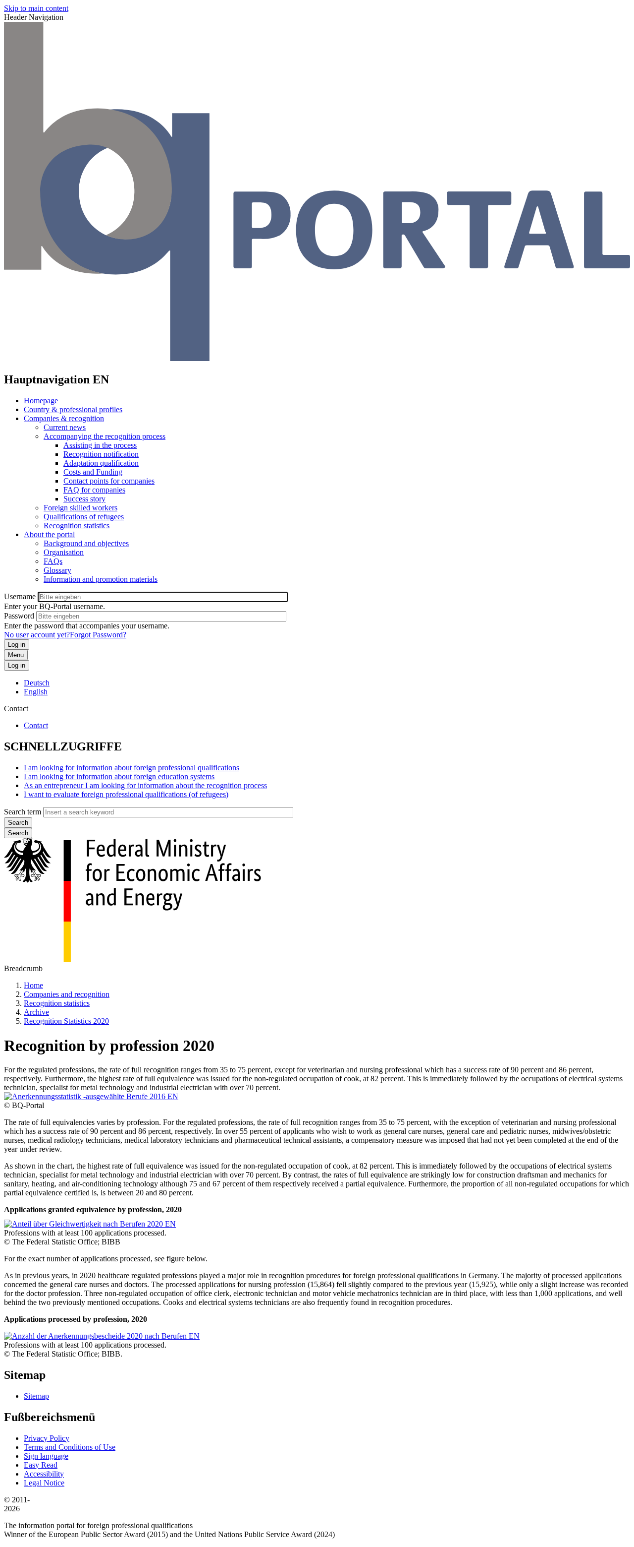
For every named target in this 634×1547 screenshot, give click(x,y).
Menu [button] (16, 655)
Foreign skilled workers (80, 507)
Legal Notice (44, 1483)
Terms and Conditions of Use (69, 1447)
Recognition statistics (76, 525)
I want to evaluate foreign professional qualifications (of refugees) (126, 794)
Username (20, 596)
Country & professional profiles (73, 409)
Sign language (46, 1456)
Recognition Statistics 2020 (66, 1021)
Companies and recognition (66, 994)
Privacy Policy (46, 1438)
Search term (22, 811)
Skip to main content (36, 8)
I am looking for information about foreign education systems (119, 776)
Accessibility (44, 1474)
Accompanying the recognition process (104, 436)
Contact (36, 725)
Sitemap (36, 1396)
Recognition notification (101, 454)
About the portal (49, 534)
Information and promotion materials (101, 579)
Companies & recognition (64, 418)
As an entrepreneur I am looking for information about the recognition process (145, 785)
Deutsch (37, 683)
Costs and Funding (92, 472)
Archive (36, 1012)
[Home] (317, 358)
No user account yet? (37, 634)
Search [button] (18, 833)
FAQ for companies (94, 490)
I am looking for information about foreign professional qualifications (131, 767)
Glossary (57, 570)
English (36, 691)
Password (19, 616)
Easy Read (40, 1465)
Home (33, 985)
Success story (84, 499)
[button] (91, 1096)
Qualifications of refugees (84, 516)
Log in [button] (16, 665)
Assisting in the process (100, 445)
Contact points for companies (109, 481)
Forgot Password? (98, 634)
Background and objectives (86, 543)
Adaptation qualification (101, 463)
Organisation (64, 552)
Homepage (41, 400)
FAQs (53, 561)
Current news (65, 427)
